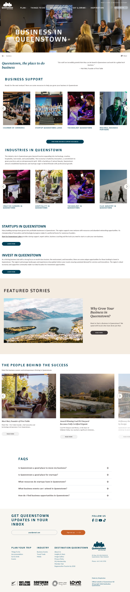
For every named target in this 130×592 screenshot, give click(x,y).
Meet (103, 2)
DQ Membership (60, 561)
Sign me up (71, 532)
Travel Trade (41, 554)
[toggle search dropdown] (111, 8)
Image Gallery (59, 557)
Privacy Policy (59, 559)
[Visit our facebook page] (93, 520)
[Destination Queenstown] (7, 5)
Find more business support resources (65, 141)
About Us (58, 552)
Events (13, 559)
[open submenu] (26, 8)
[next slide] (126, 108)
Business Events (42, 552)
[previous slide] (3, 108)
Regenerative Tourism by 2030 (65, 566)
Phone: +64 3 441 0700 (99, 561)
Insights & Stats (60, 554)
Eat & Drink (79, 8)
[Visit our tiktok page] (104, 520)
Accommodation (59, 8)
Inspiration (97, 8)
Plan (23, 8)
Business (116, 2)
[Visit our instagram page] (96, 520)
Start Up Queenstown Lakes (12, 237)
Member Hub (59, 564)
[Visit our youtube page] (100, 520)
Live (108, 2)
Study (124, 2)
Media (39, 557)
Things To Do (38, 8)
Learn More (11, 244)
